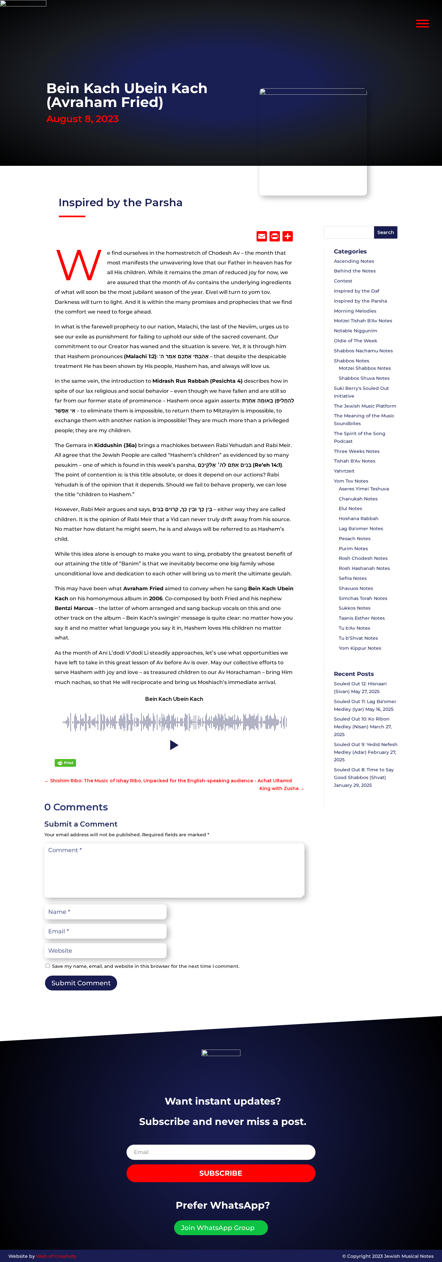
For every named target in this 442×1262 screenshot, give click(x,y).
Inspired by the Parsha (121, 202)
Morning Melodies (355, 311)
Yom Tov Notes (351, 481)
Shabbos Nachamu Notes (363, 351)
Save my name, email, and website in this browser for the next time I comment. (145, 966)
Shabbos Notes (351, 361)
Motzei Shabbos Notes (365, 368)
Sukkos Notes (354, 608)
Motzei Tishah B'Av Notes (363, 321)
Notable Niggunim (355, 331)
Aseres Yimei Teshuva (364, 489)
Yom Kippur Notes (360, 648)
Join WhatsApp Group (218, 1228)
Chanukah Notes (358, 499)
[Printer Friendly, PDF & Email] (65, 762)
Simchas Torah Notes (363, 598)
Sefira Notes (353, 578)
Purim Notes (353, 548)
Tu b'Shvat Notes (358, 638)
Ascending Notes (354, 261)
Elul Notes (350, 508)
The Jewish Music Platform (365, 406)
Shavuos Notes (356, 588)
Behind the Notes (355, 271)
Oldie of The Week (355, 341)
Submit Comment (81, 983)
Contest (343, 281)
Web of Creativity (56, 1256)
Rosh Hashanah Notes (364, 568)
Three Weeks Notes (357, 451)
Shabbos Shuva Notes (364, 378)
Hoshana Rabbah (359, 518)
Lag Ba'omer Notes (361, 528)
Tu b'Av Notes (354, 628)
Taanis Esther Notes (362, 618)
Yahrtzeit (344, 471)
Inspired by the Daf (356, 291)
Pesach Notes (354, 538)
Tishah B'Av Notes (354, 461)
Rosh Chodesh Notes (363, 558)
